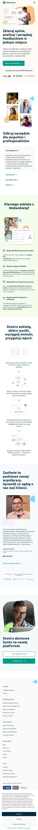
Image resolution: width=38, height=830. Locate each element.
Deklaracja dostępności (10, 777)
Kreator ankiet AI (8, 716)
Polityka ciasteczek (11, 828)
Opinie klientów (8, 770)
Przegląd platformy (9, 690)
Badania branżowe (8, 712)
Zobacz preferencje (19, 824)
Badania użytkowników (10, 732)
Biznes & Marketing (9, 709)
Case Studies (7, 751)
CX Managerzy (11, 150)
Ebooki (5, 754)
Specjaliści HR (11, 180)
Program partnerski (9, 773)
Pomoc (5, 757)
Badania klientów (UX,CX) (10, 703)
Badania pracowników (9, 728)
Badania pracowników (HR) (11, 706)
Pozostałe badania (8, 735)
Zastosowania (7, 722)
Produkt (5, 686)
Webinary (6, 748)
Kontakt (5, 767)
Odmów (19, 819)
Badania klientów (8, 725)
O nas (5, 763)
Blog (4, 745)
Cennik (5, 693)
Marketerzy (10, 174)
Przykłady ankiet (8, 699)
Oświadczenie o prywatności (24, 828)
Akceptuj (19, 814)
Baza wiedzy (7, 741)
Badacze (9, 185)
